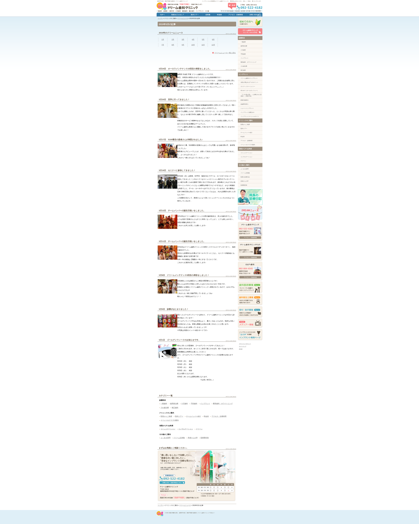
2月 (173, 39)
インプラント (205, 403)
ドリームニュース (183, 18)
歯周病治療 (174, 403)
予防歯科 (194, 403)
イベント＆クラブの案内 (170, 420)
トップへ (160, 18)
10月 (193, 45)
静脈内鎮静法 (244, 100)
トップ (162, 15)
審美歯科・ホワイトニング (223, 403)
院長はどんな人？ (177, 15)
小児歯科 (184, 403)
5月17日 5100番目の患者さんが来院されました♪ (181, 139)
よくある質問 (165, 438)
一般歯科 (164, 403)
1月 (162, 39)
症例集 (208, 15)
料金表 (206, 416)
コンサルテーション (185, 429)
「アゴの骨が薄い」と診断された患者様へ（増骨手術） (251, 95)
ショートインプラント (247, 108)
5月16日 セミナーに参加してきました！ (177, 170)
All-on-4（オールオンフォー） (249, 90)
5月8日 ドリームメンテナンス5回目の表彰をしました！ (184, 275)
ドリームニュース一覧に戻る (225, 53)
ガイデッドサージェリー (248, 86)
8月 (173, 45)
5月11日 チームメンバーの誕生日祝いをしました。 (182, 241)
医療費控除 (205, 438)
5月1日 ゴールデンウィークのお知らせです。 (179, 340)
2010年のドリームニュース (171, 33)
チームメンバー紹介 (193, 416)
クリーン (199, 429)
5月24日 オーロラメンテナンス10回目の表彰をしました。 (185, 69)
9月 (183, 45)
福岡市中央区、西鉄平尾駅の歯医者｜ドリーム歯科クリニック (172, 1)
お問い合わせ (254, 15)
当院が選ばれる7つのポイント (249, 82)
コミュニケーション (168, 429)
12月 (213, 45)
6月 (213, 39)
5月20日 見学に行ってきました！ (174, 99)
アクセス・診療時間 (219, 416)
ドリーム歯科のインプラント (249, 78)
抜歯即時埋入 (244, 104)
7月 (162, 45)
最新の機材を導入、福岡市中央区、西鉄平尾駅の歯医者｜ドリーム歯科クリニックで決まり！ (192, 512)
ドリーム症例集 (179, 438)
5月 (203, 39)
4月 (193, 39)
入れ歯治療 (165, 407)
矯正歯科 (175, 407)
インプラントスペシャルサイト (250, 116)
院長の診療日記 (245, 177)
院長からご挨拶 (166, 416)
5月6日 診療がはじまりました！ (174, 309)
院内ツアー (179, 416)
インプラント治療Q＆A (247, 112)
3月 (183, 39)
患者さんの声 (193, 438)
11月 (203, 45)
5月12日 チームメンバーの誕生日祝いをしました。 (182, 210)
